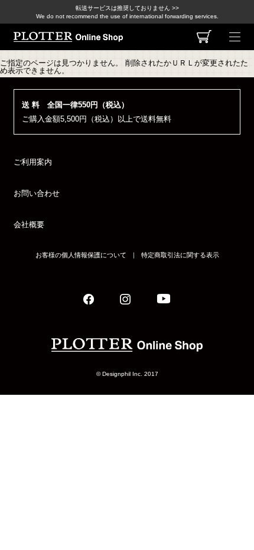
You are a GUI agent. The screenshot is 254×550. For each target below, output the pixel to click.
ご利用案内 (33, 162)
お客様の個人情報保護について (80, 254)
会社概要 (29, 224)
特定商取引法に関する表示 (180, 254)
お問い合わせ (37, 193)
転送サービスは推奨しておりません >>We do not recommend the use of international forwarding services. (127, 12)
